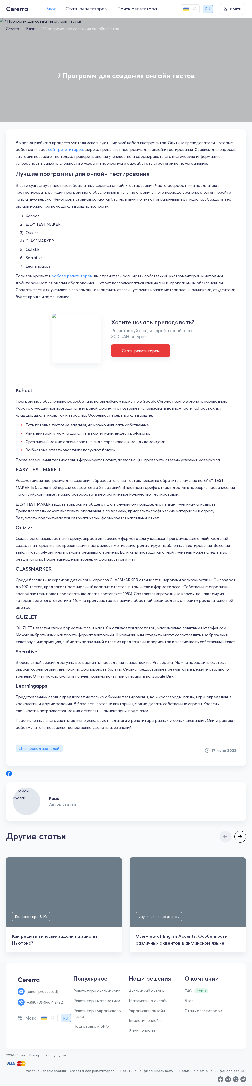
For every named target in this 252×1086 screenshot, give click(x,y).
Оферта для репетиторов (92, 1071)
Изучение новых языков (159, 916)
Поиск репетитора (137, 9)
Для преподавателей (39, 748)
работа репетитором (72, 275)
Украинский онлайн (147, 1010)
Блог (51, 9)
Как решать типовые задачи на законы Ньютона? (54, 939)
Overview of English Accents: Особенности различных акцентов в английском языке (181, 939)
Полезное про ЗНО (31, 916)
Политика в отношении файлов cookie (211, 1071)
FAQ (188, 990)
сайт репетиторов (65, 149)
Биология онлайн (145, 1020)
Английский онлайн (146, 990)
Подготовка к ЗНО (91, 1026)
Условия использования (46, 1071)
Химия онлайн (142, 1030)
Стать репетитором (87, 9)
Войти (235, 8)
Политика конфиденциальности (147, 1071)
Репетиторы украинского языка (97, 1013)
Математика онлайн (148, 1000)
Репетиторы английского (96, 990)
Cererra (12, 28)
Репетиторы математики (96, 1000)
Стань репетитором (203, 1010)
